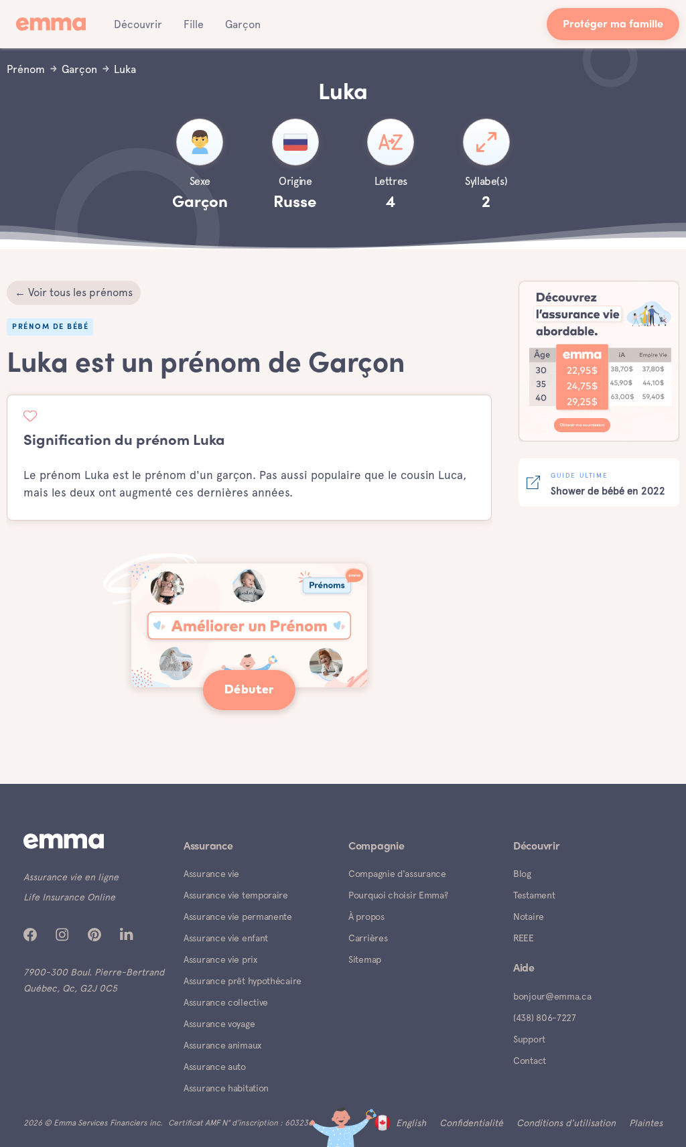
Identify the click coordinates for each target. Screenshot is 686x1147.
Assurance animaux (222, 1045)
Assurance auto (215, 1066)
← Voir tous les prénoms (74, 292)
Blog (522, 873)
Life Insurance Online (69, 897)
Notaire (528, 916)
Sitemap (364, 959)
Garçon (243, 24)
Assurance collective (226, 1002)
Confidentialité (471, 1123)
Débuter (249, 690)
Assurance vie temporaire (236, 895)
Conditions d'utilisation (566, 1123)
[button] (138, 24)
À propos (366, 916)
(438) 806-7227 (544, 1017)
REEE (523, 938)
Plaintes (646, 1123)
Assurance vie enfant (226, 938)
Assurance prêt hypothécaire (242, 980)
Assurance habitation (226, 1088)
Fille (194, 24)
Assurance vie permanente (238, 916)
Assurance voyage (219, 1023)
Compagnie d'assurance (397, 873)
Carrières (367, 938)
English (411, 1123)
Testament (534, 895)
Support (529, 1039)
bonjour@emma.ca (552, 996)
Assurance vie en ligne (71, 877)
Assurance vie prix (220, 959)
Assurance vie (211, 873)
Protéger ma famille (613, 25)
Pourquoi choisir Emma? (398, 895)
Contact (529, 1060)
